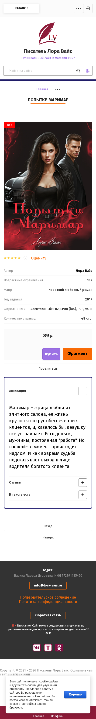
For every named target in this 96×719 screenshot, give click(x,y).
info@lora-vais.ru (48, 585)
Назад (48, 526)
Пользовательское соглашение (48, 597)
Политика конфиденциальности (48, 602)
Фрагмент (77, 353)
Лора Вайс (84, 271)
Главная (42, 89)
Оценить (39, 258)
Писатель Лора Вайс (48, 51)
